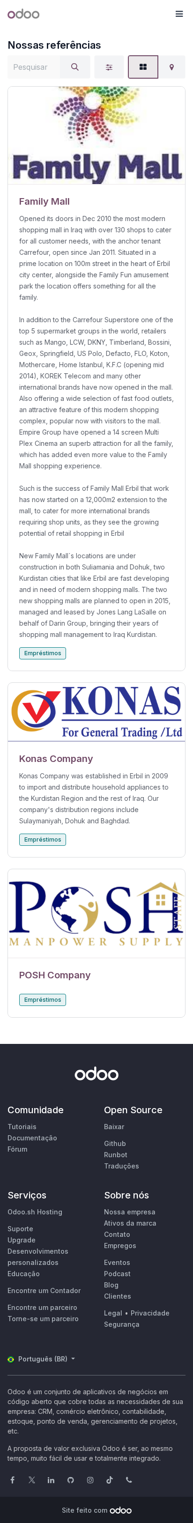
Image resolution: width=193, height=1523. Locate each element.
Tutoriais (22, 1127)
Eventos (117, 1262)
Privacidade (150, 1313)
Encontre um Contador (44, 1290)
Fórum (17, 1149)
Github (115, 1143)
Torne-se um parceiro (43, 1319)
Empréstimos (42, 653)
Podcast (117, 1274)
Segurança (122, 1324)
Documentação (32, 1138)
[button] (179, 14)
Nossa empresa (130, 1212)
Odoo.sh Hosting (34, 1212)
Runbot (115, 1155)
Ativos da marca (130, 1223)
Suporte (20, 1229)
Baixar (114, 1127)
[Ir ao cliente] (96, 136)
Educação (23, 1274)
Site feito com (84, 1510)
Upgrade (21, 1240)
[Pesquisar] (74, 67)
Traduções (121, 1166)
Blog (111, 1285)
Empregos (120, 1245)
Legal (113, 1313)
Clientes (117, 1296)
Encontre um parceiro (42, 1307)
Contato (117, 1234)
